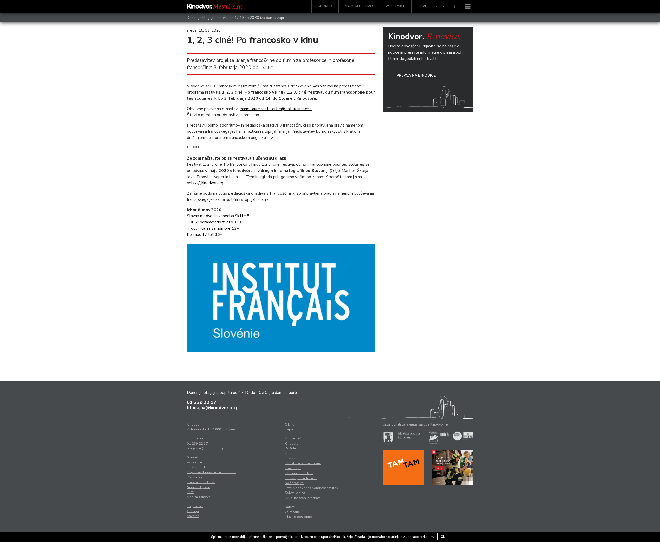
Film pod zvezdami (299, 473)
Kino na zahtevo (199, 497)
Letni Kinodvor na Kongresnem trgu (311, 488)
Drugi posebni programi (303, 498)
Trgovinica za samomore (208, 228)
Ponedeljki (293, 468)
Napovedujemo (359, 6)
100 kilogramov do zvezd (210, 222)
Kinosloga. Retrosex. (301, 478)
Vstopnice (395, 6)
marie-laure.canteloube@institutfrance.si (276, 109)
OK (443, 537)
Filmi (422, 6)
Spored (325, 6)
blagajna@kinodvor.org (212, 408)
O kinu (289, 424)
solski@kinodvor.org (205, 183)
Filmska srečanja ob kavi (303, 463)
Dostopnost (196, 467)
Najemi (290, 507)
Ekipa (289, 429)
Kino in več (293, 438)
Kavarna (193, 516)
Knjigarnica (195, 506)
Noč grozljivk (294, 483)
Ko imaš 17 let (200, 234)
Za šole (290, 448)
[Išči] (453, 6)
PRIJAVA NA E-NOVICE (416, 75)
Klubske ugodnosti (201, 482)
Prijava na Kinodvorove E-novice (211, 472)
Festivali (291, 458)
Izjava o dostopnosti (300, 516)
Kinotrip (291, 453)
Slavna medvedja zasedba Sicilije (216, 216)
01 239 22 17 (201, 402)
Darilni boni (195, 477)
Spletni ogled (295, 492)
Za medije (292, 512)
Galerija (193, 511)
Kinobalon (292, 443)
